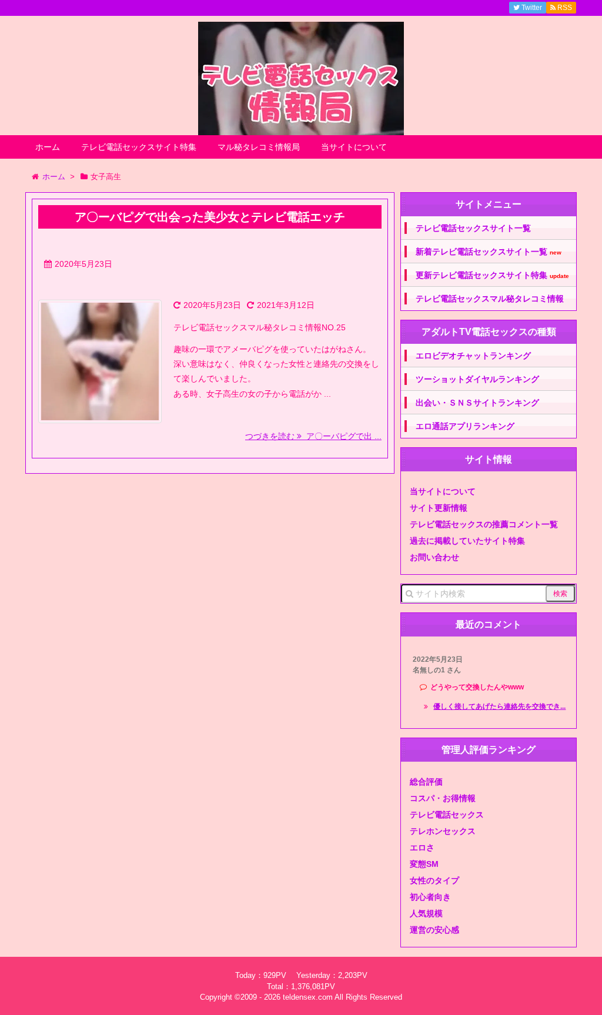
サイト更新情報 (438, 507)
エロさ (422, 847)
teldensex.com (308, 997)
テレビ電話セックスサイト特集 (138, 147)
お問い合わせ (434, 557)
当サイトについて (354, 147)
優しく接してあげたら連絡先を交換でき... (499, 706)
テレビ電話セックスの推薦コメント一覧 (484, 524)
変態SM (424, 864)
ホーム (47, 147)
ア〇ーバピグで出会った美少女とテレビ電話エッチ (210, 216)
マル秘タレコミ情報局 (259, 147)
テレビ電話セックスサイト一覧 (473, 228)
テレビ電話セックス (447, 814)
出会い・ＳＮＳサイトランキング (477, 402)
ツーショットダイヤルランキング (477, 379)
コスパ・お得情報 (443, 798)
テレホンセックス (443, 831)
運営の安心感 (434, 929)
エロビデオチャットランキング (473, 355)
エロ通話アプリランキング (465, 426)
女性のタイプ (434, 880)
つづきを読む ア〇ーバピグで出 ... (313, 436)
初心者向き (430, 897)
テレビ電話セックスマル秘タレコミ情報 (490, 298)
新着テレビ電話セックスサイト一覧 (488, 251)
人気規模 (426, 913)
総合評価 (426, 781)
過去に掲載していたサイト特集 (467, 540)
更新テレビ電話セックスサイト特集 (492, 275)
